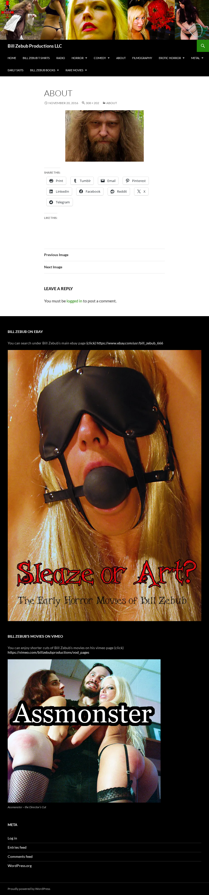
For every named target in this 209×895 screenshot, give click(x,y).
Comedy (100, 58)
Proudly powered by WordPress (29, 889)
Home (12, 58)
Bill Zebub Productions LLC (35, 46)
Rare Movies (74, 70)
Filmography (142, 58)
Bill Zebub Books (42, 70)
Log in (12, 838)
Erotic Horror (170, 58)
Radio (60, 58)
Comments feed (20, 856)
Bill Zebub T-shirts (36, 58)
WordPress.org (20, 865)
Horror (78, 58)
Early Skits (15, 70)
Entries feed (17, 847)
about (111, 103)
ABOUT (121, 58)
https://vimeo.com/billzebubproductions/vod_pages (48, 652)
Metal (195, 58)
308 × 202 (92, 103)
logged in (74, 300)
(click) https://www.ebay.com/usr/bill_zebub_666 (124, 343)
